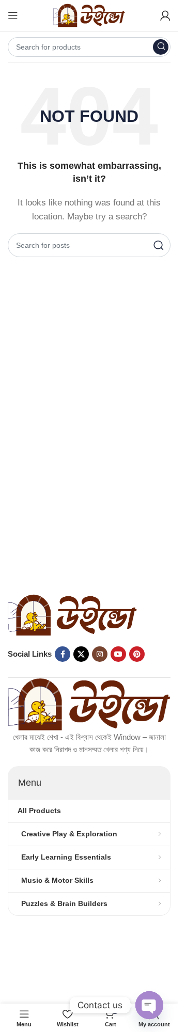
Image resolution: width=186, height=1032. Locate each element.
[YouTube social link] (118, 654)
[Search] (160, 47)
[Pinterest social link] (137, 654)
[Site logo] (89, 14)
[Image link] (72, 614)
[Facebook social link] (62, 654)
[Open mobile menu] (13, 15)
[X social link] (81, 654)
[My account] (165, 15)
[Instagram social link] (99, 654)
